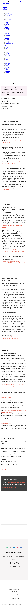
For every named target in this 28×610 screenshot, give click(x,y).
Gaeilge (7, 34)
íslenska (7, 36)
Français (7, 28)
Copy (21, 1)
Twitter (6, 3)
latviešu (7, 60)
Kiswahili (7, 55)
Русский (7, 53)
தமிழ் (6, 65)
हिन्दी (6, 31)
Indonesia (7, 35)
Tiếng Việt (7, 72)
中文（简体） (8, 18)
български (7, 15)
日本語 (7, 39)
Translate (5, 9)
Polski (6, 48)
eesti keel (7, 24)
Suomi (6, 27)
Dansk (6, 23)
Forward (21, 80)
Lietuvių (7, 59)
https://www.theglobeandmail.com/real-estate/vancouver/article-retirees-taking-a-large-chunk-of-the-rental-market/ (13, 251)
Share (8, 80)
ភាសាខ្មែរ (7, 40)
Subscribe (5, 5)
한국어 (7, 42)
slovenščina (7, 63)
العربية (6, 12)
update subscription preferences (14, 601)
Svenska (7, 57)
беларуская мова (9, 14)
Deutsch (7, 29)
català (6, 16)
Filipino (7, 69)
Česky (6, 22)
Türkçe (6, 68)
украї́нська (7, 71)
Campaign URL (3, 1)
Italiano (7, 38)
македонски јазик (9, 43)
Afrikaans (7, 13)
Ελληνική (7, 30)
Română (7, 52)
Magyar (7, 33)
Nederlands (7, 25)
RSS (4, 8)
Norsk (6, 47)
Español (7, 54)
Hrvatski (7, 21)
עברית (6, 58)
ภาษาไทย (7, 67)
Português (7, 49)
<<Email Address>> (14, 591)
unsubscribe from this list (14, 598)
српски (7, 64)
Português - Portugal (9, 51)
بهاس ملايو (7, 44)
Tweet (15, 80)
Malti (6, 46)
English (7, 10)
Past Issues (5, 7)
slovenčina (7, 62)
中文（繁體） (8, 19)
